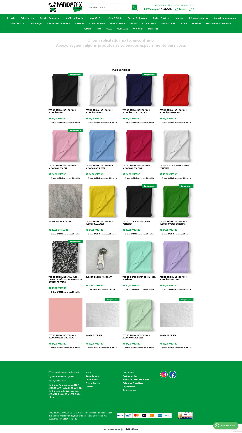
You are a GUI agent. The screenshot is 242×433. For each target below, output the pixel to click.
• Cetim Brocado (97, 23)
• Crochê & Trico (18, 23)
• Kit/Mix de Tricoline (74, 18)
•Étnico (87, 28)
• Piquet (133, 23)
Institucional (92, 368)
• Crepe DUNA (149, 23)
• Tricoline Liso (27, 18)
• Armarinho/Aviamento (224, 18)
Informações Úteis (132, 368)
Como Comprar (92, 376)
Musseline (153, 28)
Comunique (128, 372)
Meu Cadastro (160, 5)
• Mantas (178, 18)
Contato (89, 386)
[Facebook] (172, 374)
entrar (182, 9)
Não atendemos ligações (62, 376)
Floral (98, 28)
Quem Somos (92, 379)
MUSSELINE (122, 28)
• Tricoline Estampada (49, 18)
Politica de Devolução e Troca (136, 379)
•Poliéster (196, 23)
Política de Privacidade (133, 383)
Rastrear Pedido (187, 5)
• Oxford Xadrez (168, 23)
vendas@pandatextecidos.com (65, 372)
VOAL (109, 28)
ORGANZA (138, 28)
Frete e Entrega (93, 383)
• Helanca (79, 23)
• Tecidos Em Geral (160, 18)
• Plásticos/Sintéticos (198, 18)
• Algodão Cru (95, 18)
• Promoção (36, 23)
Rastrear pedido (130, 376)
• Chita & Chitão (114, 18)
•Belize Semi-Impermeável (218, 23)
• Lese (184, 23)
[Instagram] (164, 374)
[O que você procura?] (134, 7)
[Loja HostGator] (129, 429)
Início (12, 18)
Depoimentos (129, 386)
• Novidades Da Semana (58, 23)
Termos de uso (129, 390)
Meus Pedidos (173, 5)
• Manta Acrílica (117, 23)
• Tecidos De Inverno (137, 18)
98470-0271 (165, 9)
